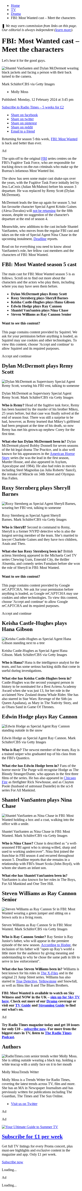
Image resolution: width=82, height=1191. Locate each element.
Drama (16, 14)
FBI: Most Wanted (64, 139)
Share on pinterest (24, 123)
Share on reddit (22, 127)
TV (13, 10)
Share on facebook (24, 115)
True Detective (26, 981)
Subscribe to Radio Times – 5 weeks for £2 (33, 107)
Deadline (39, 239)
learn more (63, 30)
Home (15, 5)
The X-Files (49, 973)
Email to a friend (23, 131)
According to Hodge (56, 945)
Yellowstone (47, 981)
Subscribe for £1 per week (32, 1136)
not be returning (44, 211)
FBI (44, 158)
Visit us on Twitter (24, 1104)
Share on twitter (22, 119)
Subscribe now (12, 1162)
